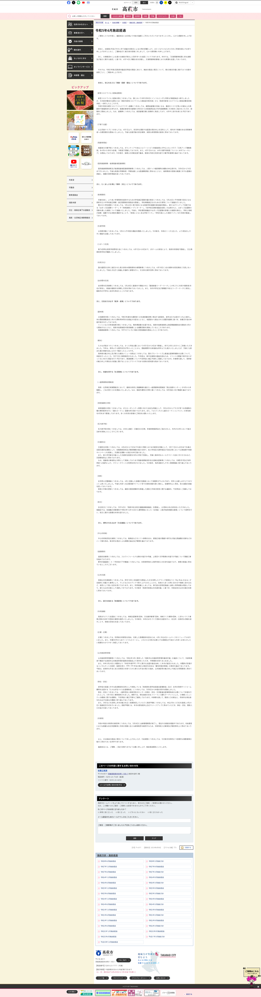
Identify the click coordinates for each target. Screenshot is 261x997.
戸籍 (152, 16)
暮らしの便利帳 (86, 137)
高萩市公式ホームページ (130, 9)
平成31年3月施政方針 (157, 936)
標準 (135, 2)
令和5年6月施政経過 (108, 893)
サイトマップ (118, 978)
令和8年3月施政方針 (156, 861)
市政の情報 (78, 41)
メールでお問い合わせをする (111, 785)
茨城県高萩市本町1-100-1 (118, 774)
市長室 (71, 180)
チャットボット (251, 977)
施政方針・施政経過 (135, 22)
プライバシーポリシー (139, 978)
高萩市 (104, 953)
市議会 (71, 187)
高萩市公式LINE (78, 2)
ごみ (180, 16)
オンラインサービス (82, 67)
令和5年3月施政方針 (156, 893)
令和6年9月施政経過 (156, 877)
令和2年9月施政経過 (156, 920)
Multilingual (183, 2)
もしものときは (80, 58)
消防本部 (72, 202)
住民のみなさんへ (81, 24)
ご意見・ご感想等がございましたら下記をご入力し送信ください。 (123, 825)
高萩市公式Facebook (68, 2)
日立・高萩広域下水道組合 (79, 210)
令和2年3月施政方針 (156, 926)
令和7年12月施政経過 (109, 866)
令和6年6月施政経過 (108, 883)
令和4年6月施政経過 (108, 904)
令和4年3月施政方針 (156, 904)
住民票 (137, 16)
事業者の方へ (79, 33)
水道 (172, 16)
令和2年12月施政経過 (109, 920)
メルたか (88, 2)
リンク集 (101, 978)
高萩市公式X (73, 2)
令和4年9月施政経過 (156, 899)
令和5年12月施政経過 (109, 888)
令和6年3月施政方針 (156, 883)
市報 (145, 16)
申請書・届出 (79, 75)
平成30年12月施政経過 (109, 942)
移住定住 (73, 150)
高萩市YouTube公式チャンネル (83, 2)
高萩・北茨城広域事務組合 (79, 218)
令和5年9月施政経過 (156, 888)
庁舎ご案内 (122, 960)
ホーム (107, 22)
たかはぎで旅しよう (86, 163)
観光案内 (77, 50)
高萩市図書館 (86, 150)
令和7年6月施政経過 (108, 872)
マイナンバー (162, 16)
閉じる (258, 987)
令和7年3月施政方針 (156, 872)
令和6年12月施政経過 (109, 877)
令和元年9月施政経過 (156, 931)
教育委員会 (73, 195)
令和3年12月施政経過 (109, 910)
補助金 (128, 16)
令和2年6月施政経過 (108, 926)
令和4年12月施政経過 (109, 899)
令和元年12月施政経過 (109, 931)
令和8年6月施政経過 (108, 861)
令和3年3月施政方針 (156, 915)
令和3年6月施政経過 (108, 915)
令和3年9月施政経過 (156, 910)
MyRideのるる (73, 137)
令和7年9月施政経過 (156, 866)
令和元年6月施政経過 (108, 936)
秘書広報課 (102, 770)
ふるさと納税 (117, 16)
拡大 (144, 2)
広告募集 (71, 992)
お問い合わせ (160, 978)
